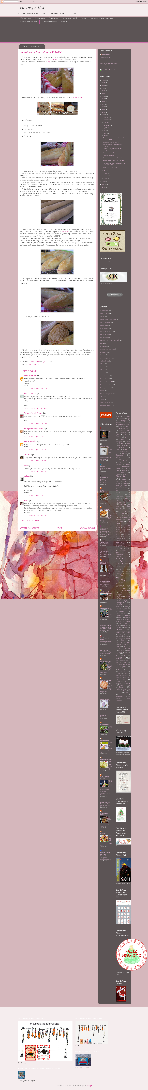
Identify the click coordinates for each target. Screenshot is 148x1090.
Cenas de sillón (104, 328)
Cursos (102, 343)
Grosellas (127, 572)
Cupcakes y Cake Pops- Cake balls (109, 340)
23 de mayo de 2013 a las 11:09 (35, 496)
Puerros (118, 656)
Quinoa (117, 660)
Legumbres (122, 598)
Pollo (117, 654)
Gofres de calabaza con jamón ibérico (110, 614)
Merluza (120, 620)
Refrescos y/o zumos (123, 664)
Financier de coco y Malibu (105, 469)
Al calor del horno (105, 802)
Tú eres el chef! (104, 551)
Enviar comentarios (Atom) (63, 534)
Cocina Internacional (105, 331)
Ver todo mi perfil (105, 57)
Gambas (127, 568)
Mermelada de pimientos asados (105, 805)
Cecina (125, 469)
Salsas (102, 397)
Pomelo (126, 654)
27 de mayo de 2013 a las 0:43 (35, 516)
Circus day (103, 430)
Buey (119, 446)
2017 (103, 104)
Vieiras (128, 693)
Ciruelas (118, 483)
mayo (105, 136)
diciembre (107, 117)
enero (105, 179)
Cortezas (118, 537)
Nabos (125, 627)
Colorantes (120, 495)
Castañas (118, 465)
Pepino (125, 644)
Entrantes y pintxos (105, 358)
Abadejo (118, 417)
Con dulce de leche (123, 512)
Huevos (123, 589)
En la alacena (104, 352)
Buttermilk (120, 447)
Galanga (128, 566)
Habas (122, 576)
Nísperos (119, 637)
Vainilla (122, 691)
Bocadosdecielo (104, 741)
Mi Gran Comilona (105, 680)
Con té (126, 529)
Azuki (125, 434)
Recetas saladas (40, 18)
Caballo (125, 449)
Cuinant (102, 834)
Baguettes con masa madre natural (113, 161)
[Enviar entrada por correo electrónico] (50, 362)
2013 (103, 115)
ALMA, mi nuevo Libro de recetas (105, 583)
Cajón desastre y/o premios (108, 319)
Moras (118, 625)
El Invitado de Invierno (104, 478)
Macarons (103, 373)
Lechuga (127, 597)
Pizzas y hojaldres (105, 388)
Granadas (118, 572)
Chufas (118, 481)
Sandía (125, 674)
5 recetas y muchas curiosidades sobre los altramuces (106, 628)
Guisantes (127, 574)
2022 (104, 91)
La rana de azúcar (105, 760)
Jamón (118, 591)
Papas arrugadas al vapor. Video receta (105, 642)
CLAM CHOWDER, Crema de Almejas (105, 653)
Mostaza (118, 627)
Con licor (126, 516)
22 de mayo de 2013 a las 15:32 (35, 437)
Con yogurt (119, 531)
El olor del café (104, 725)
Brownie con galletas (106, 717)
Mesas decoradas (105, 376)
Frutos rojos (119, 566)
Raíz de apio (121, 662)
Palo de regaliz (120, 639)
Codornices (118, 489)
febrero (106, 176)
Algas (119, 426)
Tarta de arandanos (110, 703)
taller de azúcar (30, 376)
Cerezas (124, 471)
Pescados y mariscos (106, 385)
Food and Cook (104, 650)
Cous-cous (125, 537)
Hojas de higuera (123, 587)
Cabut (127, 451)
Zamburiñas (123, 695)
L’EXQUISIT (103, 715)
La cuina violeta (104, 446)
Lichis (125, 600)
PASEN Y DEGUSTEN (103, 491)
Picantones (118, 648)
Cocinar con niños (105, 334)
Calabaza (119, 455)
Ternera (127, 683)
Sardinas (118, 676)
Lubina (126, 606)
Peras (117, 646)
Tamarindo (118, 683)
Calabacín (124, 453)
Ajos (129, 419)
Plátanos (120, 652)
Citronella (125, 483)
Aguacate (122, 419)
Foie (129, 549)
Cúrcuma (118, 539)
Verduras (118, 693)
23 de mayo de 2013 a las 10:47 (35, 471)
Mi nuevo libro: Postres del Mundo (105, 554)
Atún (117, 434)
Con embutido (120, 514)
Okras (126, 637)
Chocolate (120, 476)
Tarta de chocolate (109, 434)
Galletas (102, 364)
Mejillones (118, 616)
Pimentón (127, 648)
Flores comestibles (123, 548)
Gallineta (120, 568)
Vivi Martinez (106, 55)
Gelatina (122, 570)
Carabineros (126, 461)
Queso (119, 658)
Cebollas (127, 465)
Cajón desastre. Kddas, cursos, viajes (102, 18)
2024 (103, 86)
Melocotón (127, 616)
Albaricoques (122, 421)
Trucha (118, 689)
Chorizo (124, 479)
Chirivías (118, 474)
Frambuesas (120, 554)
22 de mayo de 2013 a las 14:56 (35, 424)
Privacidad (64, 22)
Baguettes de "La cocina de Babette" (113, 158)
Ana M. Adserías (30, 441)
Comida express (104, 337)
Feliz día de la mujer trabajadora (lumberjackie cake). (105, 857)
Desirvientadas (104, 509)
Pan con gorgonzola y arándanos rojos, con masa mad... (114, 164)
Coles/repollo (119, 491)
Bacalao (127, 438)
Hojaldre (127, 585)
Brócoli (128, 444)
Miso (126, 623)
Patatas (119, 642)
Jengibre (127, 591)
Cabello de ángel (120, 451)
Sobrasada (119, 681)
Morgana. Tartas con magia (105, 853)
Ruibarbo (127, 668)
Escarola (126, 541)
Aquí (49, 62)
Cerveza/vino (120, 472)
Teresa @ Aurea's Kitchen (33, 413)
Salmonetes (123, 672)
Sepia (117, 678)
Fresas (118, 556)
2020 (103, 96)
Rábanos (120, 670)
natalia (26, 476)
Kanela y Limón (104, 592)
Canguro (119, 461)
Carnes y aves (104, 325)
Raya (127, 660)
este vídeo (66, 231)
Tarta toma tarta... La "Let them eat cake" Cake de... (113, 139)
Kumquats (119, 595)
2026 (104, 80)
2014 (103, 112)
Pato (128, 643)
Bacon (122, 440)
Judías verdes (124, 593)
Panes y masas (33, 364)
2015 (103, 110)
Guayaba (120, 574)
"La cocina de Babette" (53, 59)
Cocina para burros (105, 608)
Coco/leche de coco (121, 487)
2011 (103, 185)
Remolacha (123, 666)
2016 (103, 107)
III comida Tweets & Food (110, 167)
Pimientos (121, 650)
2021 (103, 94)
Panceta (128, 639)
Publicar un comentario (30, 520)
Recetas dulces (53, 18)
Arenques (121, 430)
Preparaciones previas (106, 394)
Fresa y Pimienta (105, 581)
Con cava (122, 504)
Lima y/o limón (121, 602)
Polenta (126, 652)
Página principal (25, 18)
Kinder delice (110, 594)
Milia (26, 500)
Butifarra (125, 446)
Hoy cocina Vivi (31, 8)
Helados (102, 370)
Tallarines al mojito (108, 156)
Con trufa (125, 527)
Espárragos (119, 547)
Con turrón (119, 529)
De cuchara (103, 346)
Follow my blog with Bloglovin (108, 64)
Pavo (119, 644)
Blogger (89, 1086)
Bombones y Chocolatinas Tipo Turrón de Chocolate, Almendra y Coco (106, 532)
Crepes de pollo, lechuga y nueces (110, 765)
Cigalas (125, 481)
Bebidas (83, 18)
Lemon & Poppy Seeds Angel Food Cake (112, 149)
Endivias (118, 541)
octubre (106, 122)
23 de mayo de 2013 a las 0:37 (35, 461)
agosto (106, 128)
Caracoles (122, 463)
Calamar (118, 457)
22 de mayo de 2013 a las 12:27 (35, 408)
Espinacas (119, 545)
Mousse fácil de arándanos (104, 482)
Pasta (122, 641)
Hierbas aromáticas (121, 579)
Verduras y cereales (105, 406)
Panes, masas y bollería (70, 18)
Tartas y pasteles (105, 403)
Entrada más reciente (29, 528)
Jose (26, 465)
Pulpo (125, 656)
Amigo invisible (104, 310)
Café (117, 453)
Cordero (125, 535)
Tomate (121, 687)
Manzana (122, 612)
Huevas (117, 589)
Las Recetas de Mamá (104, 639)
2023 (103, 88)
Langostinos (119, 597)
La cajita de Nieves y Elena (34, 428)
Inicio (59, 528)
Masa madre (120, 614)
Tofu (129, 685)
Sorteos (102, 400)
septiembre (107, 125)
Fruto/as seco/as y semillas (123, 561)
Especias (120, 542)
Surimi (126, 681)
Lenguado (118, 600)
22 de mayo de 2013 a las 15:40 (35, 450)
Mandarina (119, 610)
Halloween (103, 367)
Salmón (118, 674)
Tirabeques (122, 685)
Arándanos (123, 432)
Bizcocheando (104, 528)
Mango (128, 610)
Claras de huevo (121, 485)
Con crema (126, 510)
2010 (103, 187)
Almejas (125, 426)
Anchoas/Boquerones (122, 428)
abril (105, 171)
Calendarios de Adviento (49, 22)
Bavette (102, 467)
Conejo (123, 533)
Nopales (128, 635)
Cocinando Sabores (105, 626)
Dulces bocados (104, 699)
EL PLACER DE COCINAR (104, 778)
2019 (103, 99)
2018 (103, 102)
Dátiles (126, 539)
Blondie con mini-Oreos (109, 153)
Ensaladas (103, 355)
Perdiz (125, 646)
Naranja (119, 629)
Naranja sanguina (121, 631)
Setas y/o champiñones (123, 678)
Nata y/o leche (123, 633)
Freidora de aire (104, 361)
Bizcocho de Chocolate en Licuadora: (110, 570)
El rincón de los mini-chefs (28, 22)
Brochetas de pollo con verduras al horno (113, 145)
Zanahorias (119, 697)
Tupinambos (126, 689)
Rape (122, 660)
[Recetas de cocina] (106, 417)
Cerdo (117, 471)
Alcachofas (118, 423)
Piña (128, 650)
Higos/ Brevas (125, 583)
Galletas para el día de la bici (111, 142)
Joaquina (27, 454)
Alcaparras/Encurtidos (122, 425)
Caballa (118, 449)
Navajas (122, 635)
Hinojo (120, 585)
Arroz (128, 430)
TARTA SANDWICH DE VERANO (110, 497)
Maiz (125, 608)
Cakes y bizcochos (105, 322)
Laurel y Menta (30, 393)
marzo (106, 173)
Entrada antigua (87, 528)
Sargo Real (125, 676)
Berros (128, 442)
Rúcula (128, 670)
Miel (120, 623)
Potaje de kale (110, 727)
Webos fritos (104, 542)
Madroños (118, 608)
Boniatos (120, 444)
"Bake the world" (76, 97)
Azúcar (118, 436)
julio (105, 130)
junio (105, 133)
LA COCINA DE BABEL (104, 814)
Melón (119, 618)
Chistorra (125, 474)
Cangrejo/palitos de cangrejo (123, 459)
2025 (104, 83)
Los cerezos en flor (105, 661)
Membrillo (127, 618)
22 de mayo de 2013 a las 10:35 (35, 389)
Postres (102, 391)
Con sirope (119, 525)
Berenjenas (119, 442)
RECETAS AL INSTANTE (104, 563)
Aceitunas (126, 417)
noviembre (107, 120)
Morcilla (125, 625)
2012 (103, 182)
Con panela (125, 523)
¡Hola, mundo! (104, 544)
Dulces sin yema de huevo (107, 349)
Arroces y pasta (104, 313)
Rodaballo (118, 668)
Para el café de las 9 (106, 382)
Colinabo (118, 493)
